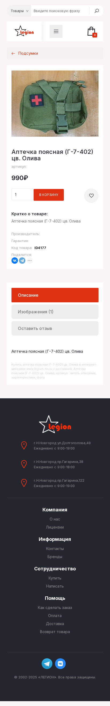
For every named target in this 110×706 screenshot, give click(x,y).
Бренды (55, 556)
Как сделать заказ (55, 607)
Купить (55, 578)
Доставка (55, 623)
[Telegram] (22, 260)
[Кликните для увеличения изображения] (55, 103)
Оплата (55, 615)
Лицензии (55, 527)
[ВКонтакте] (14, 260)
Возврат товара (55, 631)
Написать (55, 586)
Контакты (55, 548)
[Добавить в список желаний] (91, 195)
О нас (55, 519)
